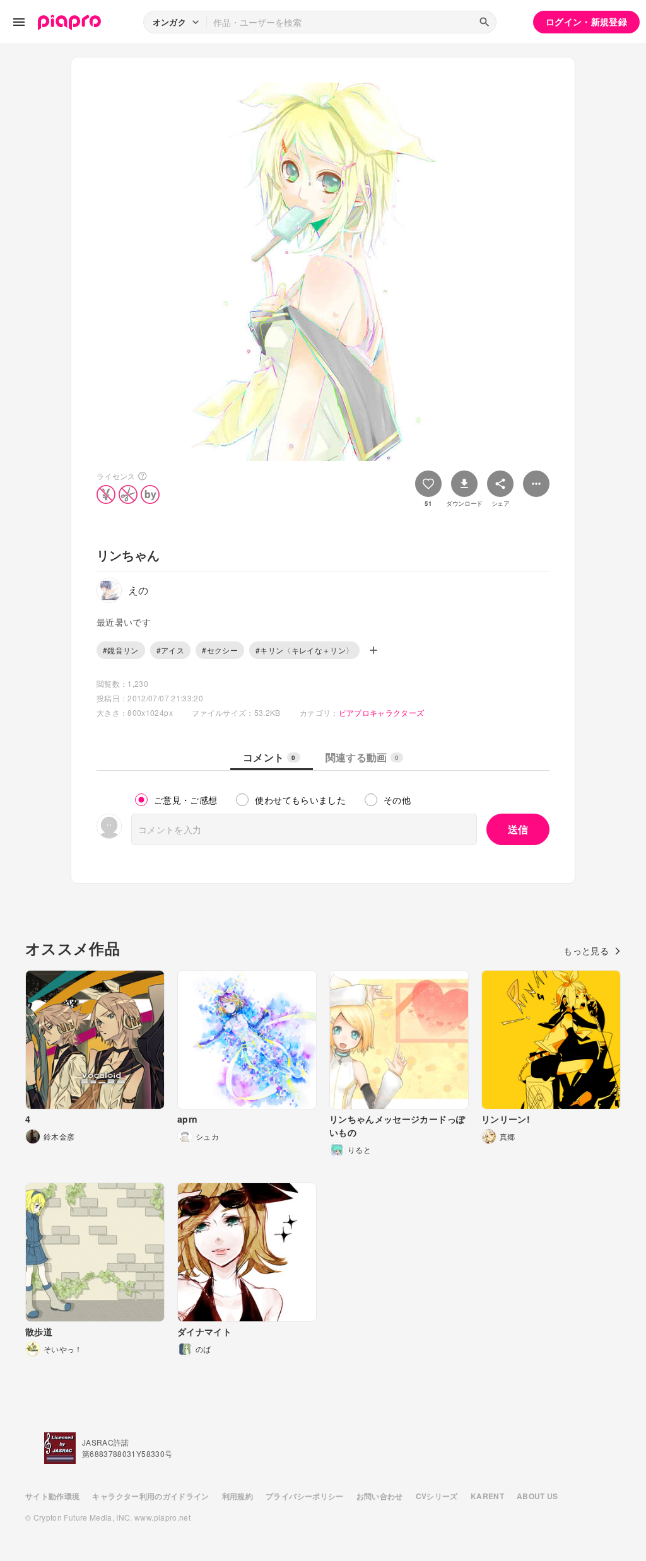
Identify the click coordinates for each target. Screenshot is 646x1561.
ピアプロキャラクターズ (382, 712)
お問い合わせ (379, 1496)
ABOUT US (537, 1496)
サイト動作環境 (52, 1496)
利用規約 (237, 1496)
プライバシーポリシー (305, 1496)
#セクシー (220, 650)
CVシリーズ (437, 1496)
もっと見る (586, 950)
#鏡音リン (121, 650)
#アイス (170, 650)
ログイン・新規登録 (586, 21)
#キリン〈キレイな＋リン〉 (304, 650)
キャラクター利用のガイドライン (150, 1496)
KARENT (487, 1496)
